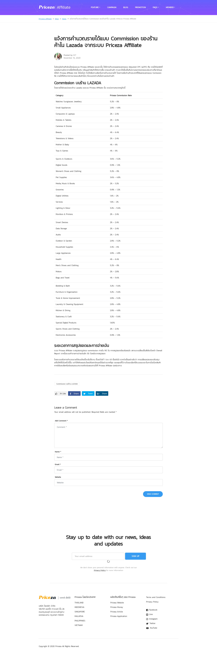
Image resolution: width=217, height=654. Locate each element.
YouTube (153, 627)
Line (150, 614)
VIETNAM (79, 625)
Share (76, 393)
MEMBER (170, 7)
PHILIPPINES (80, 620)
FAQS (155, 7)
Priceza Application (118, 616)
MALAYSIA (79, 616)
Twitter (152, 623)
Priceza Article (116, 611)
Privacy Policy (100, 570)
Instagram (152, 618)
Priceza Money (116, 607)
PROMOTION (140, 7)
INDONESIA (79, 607)
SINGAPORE (80, 611)
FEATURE (95, 7)
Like (63, 393)
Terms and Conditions (155, 597)
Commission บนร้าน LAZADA (67, 383)
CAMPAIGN (111, 7)
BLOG (125, 7)
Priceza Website (117, 602)
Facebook (152, 609)
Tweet (90, 393)
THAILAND (79, 602)
